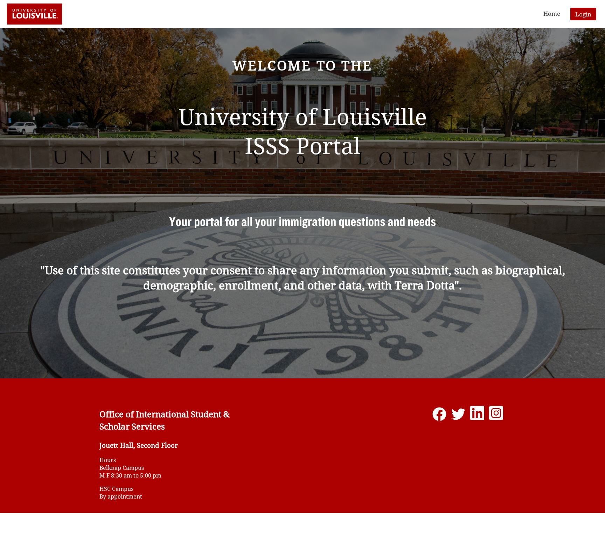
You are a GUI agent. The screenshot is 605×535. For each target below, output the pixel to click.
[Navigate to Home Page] (34, 14)
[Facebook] (439, 416)
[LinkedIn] (477, 416)
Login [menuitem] (583, 14)
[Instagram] (496, 416)
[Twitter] (458, 416)
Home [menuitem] (551, 13)
